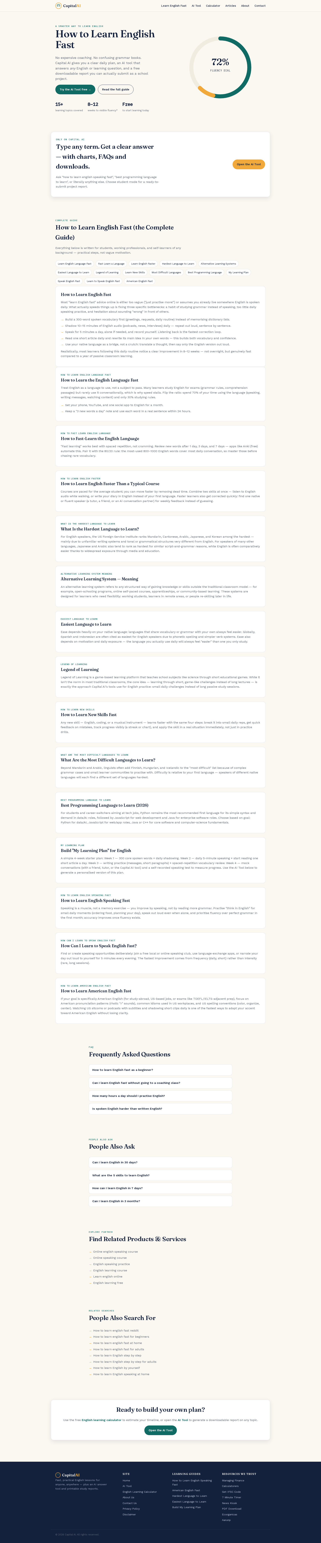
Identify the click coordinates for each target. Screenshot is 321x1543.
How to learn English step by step (117, 1355)
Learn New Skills (135, 272)
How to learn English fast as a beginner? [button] (122, 1070)
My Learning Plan (238, 272)
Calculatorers (230, 1486)
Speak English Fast (69, 281)
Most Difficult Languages (166, 272)
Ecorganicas (229, 1514)
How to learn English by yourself (116, 1368)
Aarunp (226, 1519)
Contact (260, 5)
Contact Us (130, 1503)
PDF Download (231, 1508)
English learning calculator (101, 1420)
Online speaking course (110, 1258)
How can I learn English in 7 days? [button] (117, 1188)
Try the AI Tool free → (75, 89)
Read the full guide (115, 89)
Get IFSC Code (231, 1491)
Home (126, 1480)
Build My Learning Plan (186, 1507)
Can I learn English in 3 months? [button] (116, 1201)
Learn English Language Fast (74, 263)
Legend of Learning (107, 272)
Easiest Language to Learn (73, 272)
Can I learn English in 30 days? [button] (114, 1162)
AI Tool (196, 5)
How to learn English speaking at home (121, 1374)
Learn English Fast (174, 5)
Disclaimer (129, 1514)
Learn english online (107, 1276)
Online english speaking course (115, 1251)
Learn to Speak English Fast (103, 281)
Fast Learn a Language (111, 263)
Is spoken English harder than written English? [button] (127, 1108)
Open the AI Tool (249, 164)
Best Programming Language (205, 272)
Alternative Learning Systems (218, 263)
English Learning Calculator (140, 1491)
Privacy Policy (131, 1508)
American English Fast (140, 281)
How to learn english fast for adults (118, 1349)
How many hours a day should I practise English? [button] (128, 1096)
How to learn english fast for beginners (121, 1336)
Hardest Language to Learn (178, 263)
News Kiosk (229, 1503)
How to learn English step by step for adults (124, 1361)
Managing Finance (233, 1480)
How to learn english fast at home (117, 1343)
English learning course (110, 1270)
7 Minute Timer (231, 1497)
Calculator (213, 5)
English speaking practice (111, 1264)
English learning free (108, 1283)
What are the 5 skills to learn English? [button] (121, 1175)
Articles (230, 5)
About (245, 5)
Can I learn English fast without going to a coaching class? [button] (136, 1083)
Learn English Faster (143, 263)
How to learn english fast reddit (116, 1330)
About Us (128, 1497)
